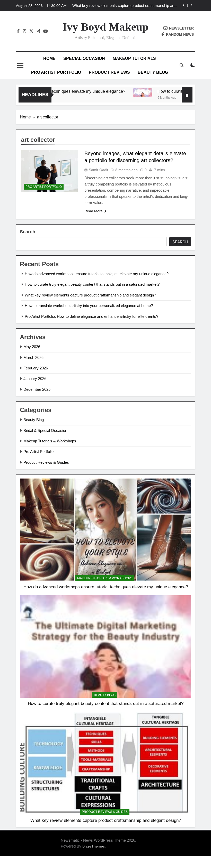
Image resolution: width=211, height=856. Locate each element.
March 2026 (33, 357)
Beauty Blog (153, 72)
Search (27, 231)
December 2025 (36, 389)
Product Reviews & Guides (46, 462)
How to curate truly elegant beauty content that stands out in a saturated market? (92, 284)
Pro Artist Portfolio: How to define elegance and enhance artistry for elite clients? (91, 316)
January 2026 (34, 378)
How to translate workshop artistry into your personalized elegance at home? (89, 305)
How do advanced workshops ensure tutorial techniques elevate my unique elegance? (97, 274)
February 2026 (35, 368)
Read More (93, 211)
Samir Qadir (98, 170)
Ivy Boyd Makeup (105, 27)
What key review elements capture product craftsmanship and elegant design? (124, 6)
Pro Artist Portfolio (56, 72)
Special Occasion (84, 58)
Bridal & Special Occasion (45, 430)
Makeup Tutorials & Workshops (49, 441)
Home (49, 58)
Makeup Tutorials (134, 58)
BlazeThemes (93, 846)
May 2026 (31, 347)
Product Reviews (109, 72)
